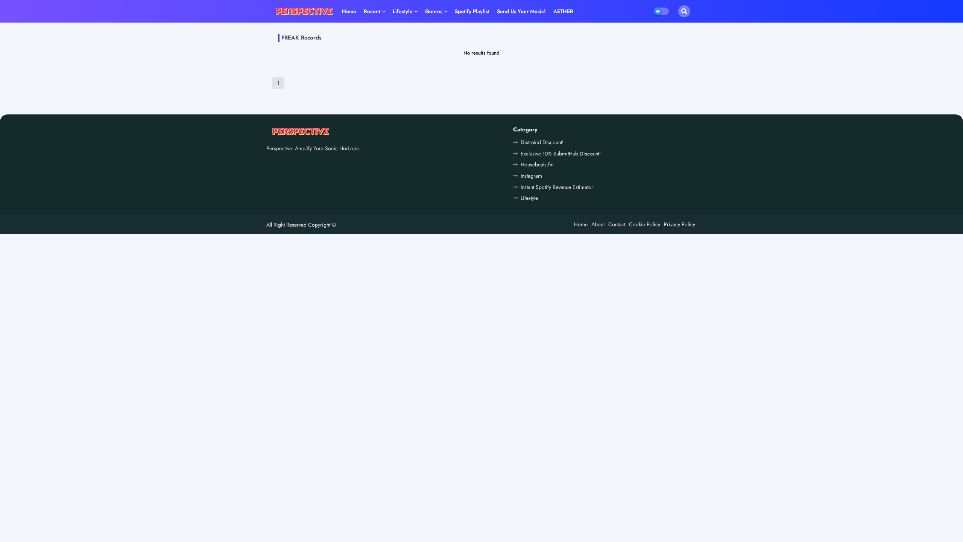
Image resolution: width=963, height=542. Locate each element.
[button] (684, 11)
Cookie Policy (644, 224)
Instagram (531, 176)
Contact (616, 224)
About (598, 224)
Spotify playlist (472, 11)
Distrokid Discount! (542, 142)
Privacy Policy (679, 224)
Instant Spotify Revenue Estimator (557, 187)
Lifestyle (403, 11)
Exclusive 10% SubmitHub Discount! (561, 153)
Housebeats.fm (537, 164)
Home (349, 11)
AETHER (563, 11)
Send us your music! (521, 11)
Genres (433, 11)
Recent (372, 11)
